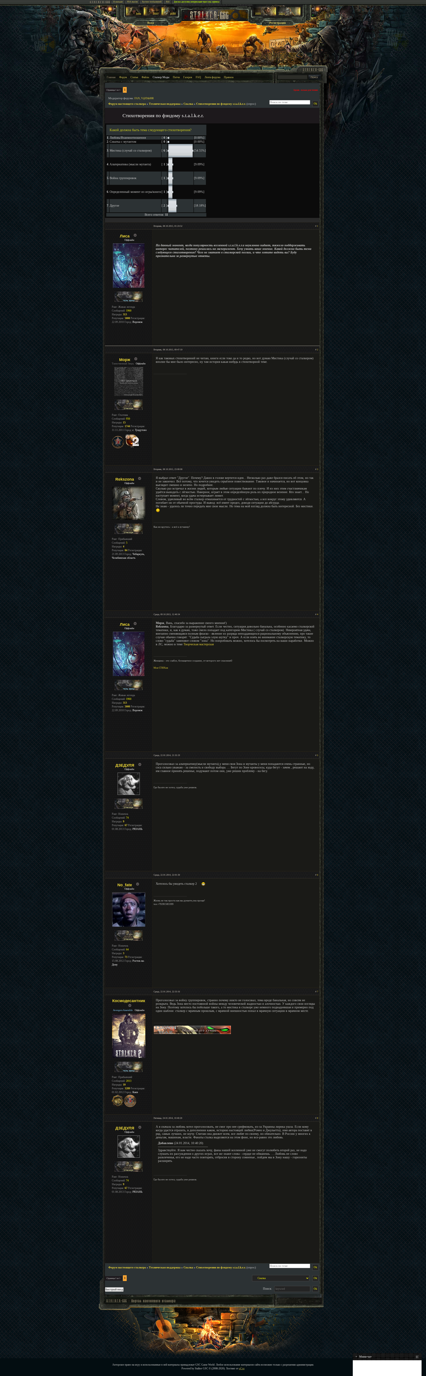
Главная (111, 77)
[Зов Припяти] (264, 14)
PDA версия (132, 2)
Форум (123, 77)
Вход (150, 22)
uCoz (242, 1368)
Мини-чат (363, 1356)
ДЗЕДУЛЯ (124, 765)
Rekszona (124, 479)
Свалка (188, 103)
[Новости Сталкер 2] (289, 14)
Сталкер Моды (161, 77)
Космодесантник (128, 1001)
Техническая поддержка (165, 103)
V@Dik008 (147, 98)
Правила (228, 77)
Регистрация (277, 22)
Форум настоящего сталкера (127, 103)
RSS (168, 2)
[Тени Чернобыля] (152, 14)
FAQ (198, 77)
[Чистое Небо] (169, 14)
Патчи (176, 77)
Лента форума (212, 77)
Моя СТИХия (161, 667)
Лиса (125, 236)
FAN (137, 98)
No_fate (124, 885)
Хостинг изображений (152, 2)
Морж (124, 359)
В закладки (118, 2)
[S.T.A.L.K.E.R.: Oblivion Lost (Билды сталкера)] (134, 14)
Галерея (187, 77)
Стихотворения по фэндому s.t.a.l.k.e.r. (221, 103)
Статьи (134, 77)
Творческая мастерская (198, 644)
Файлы (145, 77)
